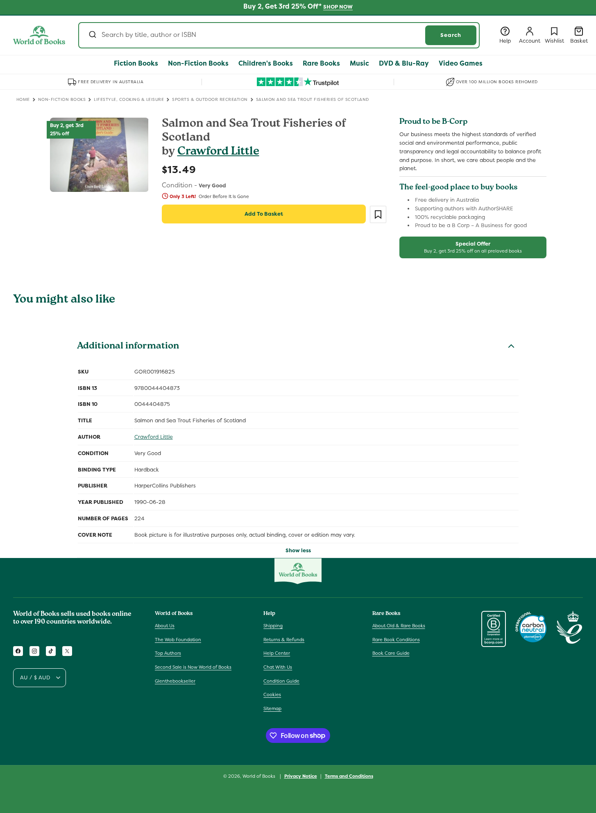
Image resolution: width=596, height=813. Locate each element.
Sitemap (272, 708)
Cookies (272, 694)
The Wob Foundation (178, 639)
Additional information (128, 347)
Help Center (276, 653)
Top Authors (168, 653)
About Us (164, 625)
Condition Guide (281, 681)
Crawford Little (218, 152)
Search (450, 35)
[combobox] (279, 35)
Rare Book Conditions (396, 639)
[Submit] (92, 35)
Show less (298, 550)
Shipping (273, 625)
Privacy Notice (300, 775)
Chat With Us (277, 667)
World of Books (259, 776)
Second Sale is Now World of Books (193, 667)
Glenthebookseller (175, 681)
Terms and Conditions (349, 775)
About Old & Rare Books (398, 625)
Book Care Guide (391, 653)
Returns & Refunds (283, 639)
